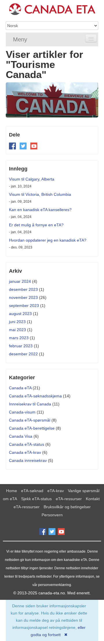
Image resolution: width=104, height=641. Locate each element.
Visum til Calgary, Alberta (31, 179)
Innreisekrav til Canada (30, 404)
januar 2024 (20, 281)
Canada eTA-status (26, 444)
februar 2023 (21, 346)
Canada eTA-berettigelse (32, 428)
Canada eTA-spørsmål (29, 420)
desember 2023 (23, 289)
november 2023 (23, 297)
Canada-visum (22, 412)
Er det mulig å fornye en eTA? (36, 225)
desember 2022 (23, 354)
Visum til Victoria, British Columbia (40, 194)
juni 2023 (17, 321)
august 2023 (20, 313)
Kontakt (93, 498)
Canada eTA (20, 388)
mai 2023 (17, 329)
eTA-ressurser (69, 498)
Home (11, 490)
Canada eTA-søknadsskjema (35, 396)
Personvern (52, 515)
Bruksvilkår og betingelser (67, 507)
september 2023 (24, 305)
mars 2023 (19, 337)
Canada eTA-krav (25, 452)
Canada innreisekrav (28, 460)
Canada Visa (20, 436)
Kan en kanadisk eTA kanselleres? (40, 209)
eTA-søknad (32, 490)
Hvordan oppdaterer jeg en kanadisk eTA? (47, 240)
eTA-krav (55, 490)
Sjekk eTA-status (36, 498)
